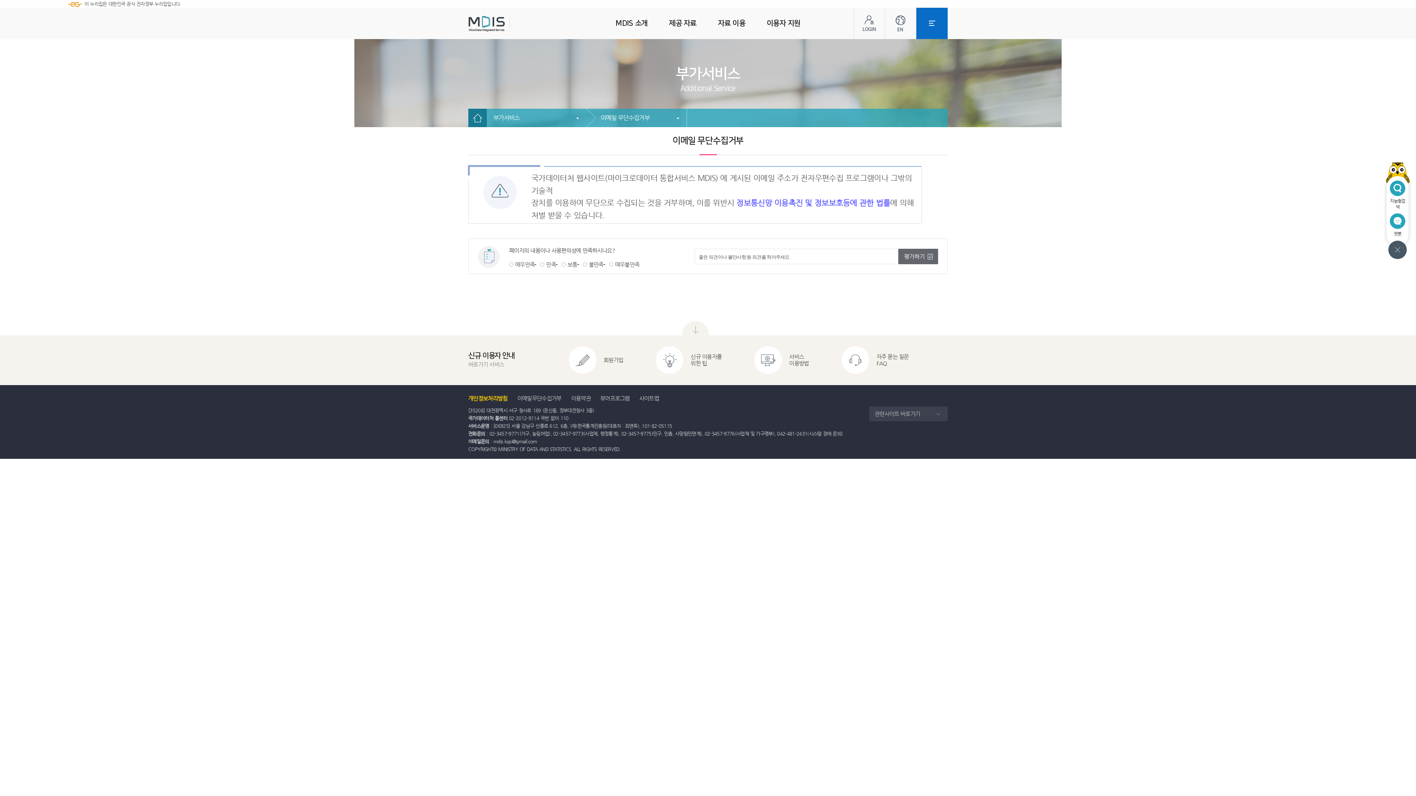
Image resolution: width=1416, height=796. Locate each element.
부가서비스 (506, 117)
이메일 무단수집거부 (625, 117)
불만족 (596, 264)
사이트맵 (649, 398)
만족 (551, 264)
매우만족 (525, 264)
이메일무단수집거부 (539, 398)
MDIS (505, 24)
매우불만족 (627, 264)
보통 (572, 264)
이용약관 (581, 398)
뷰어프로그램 (615, 398)
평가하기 (914, 256)
